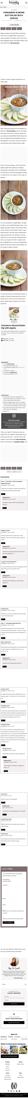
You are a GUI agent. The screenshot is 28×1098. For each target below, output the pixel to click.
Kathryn (4, 724)
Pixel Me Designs (19, 1095)
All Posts (14, 9)
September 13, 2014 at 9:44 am (7, 485)
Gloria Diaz (4, 819)
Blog (20, 1075)
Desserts (7, 1070)
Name (4, 898)
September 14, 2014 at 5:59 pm (7, 707)
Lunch (7, 1066)
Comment (5, 885)
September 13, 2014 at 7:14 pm (7, 690)
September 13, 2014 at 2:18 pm (7, 625)
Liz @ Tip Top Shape (7, 561)
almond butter (10, 364)
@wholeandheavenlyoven (11, 425)
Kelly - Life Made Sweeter (9, 623)
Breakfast (7, 1064)
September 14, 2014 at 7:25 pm (9, 577)
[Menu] (2, 2)
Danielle (4, 530)
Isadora (3, 705)
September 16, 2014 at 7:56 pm (9, 750)
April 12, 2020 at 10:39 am (6, 835)
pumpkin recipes (19, 442)
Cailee (3, 608)
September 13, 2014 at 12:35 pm (7, 563)
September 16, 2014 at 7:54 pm (7, 726)
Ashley (3, 689)
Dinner (7, 1068)
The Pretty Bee (11, 131)
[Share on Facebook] (3, 28)
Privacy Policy (7, 1079)
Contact (7, 1075)
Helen (3, 833)
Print (13, 319)
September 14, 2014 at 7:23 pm (9, 499)
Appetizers (15, 471)
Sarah (4, 20)
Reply (3, 543)
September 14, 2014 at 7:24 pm (9, 548)
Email (4, 904)
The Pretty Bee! (14, 43)
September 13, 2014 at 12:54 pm (7, 610)
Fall (20, 471)
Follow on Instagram (10, 1056)
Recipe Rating (6, 879)
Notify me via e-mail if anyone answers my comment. (13, 912)
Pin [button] (17, 319)
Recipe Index (20, 1077)
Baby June (4, 642)
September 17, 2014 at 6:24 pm (10, 762)
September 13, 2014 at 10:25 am (8, 532)
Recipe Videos (20, 1064)
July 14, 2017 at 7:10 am (8, 807)
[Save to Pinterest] (14, 28)
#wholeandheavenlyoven (14, 427)
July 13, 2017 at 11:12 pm (6, 795)
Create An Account (14, 1022)
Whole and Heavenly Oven (14, 3)
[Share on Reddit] (19, 28)
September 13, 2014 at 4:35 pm (7, 643)
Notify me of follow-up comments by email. (13, 918)
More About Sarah (18, 978)
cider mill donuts (21, 439)
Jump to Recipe (14, 25)
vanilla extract (13, 372)
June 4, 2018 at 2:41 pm (6, 820)
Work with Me (7, 1077)
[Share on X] (8, 28)
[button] (11, 321)
